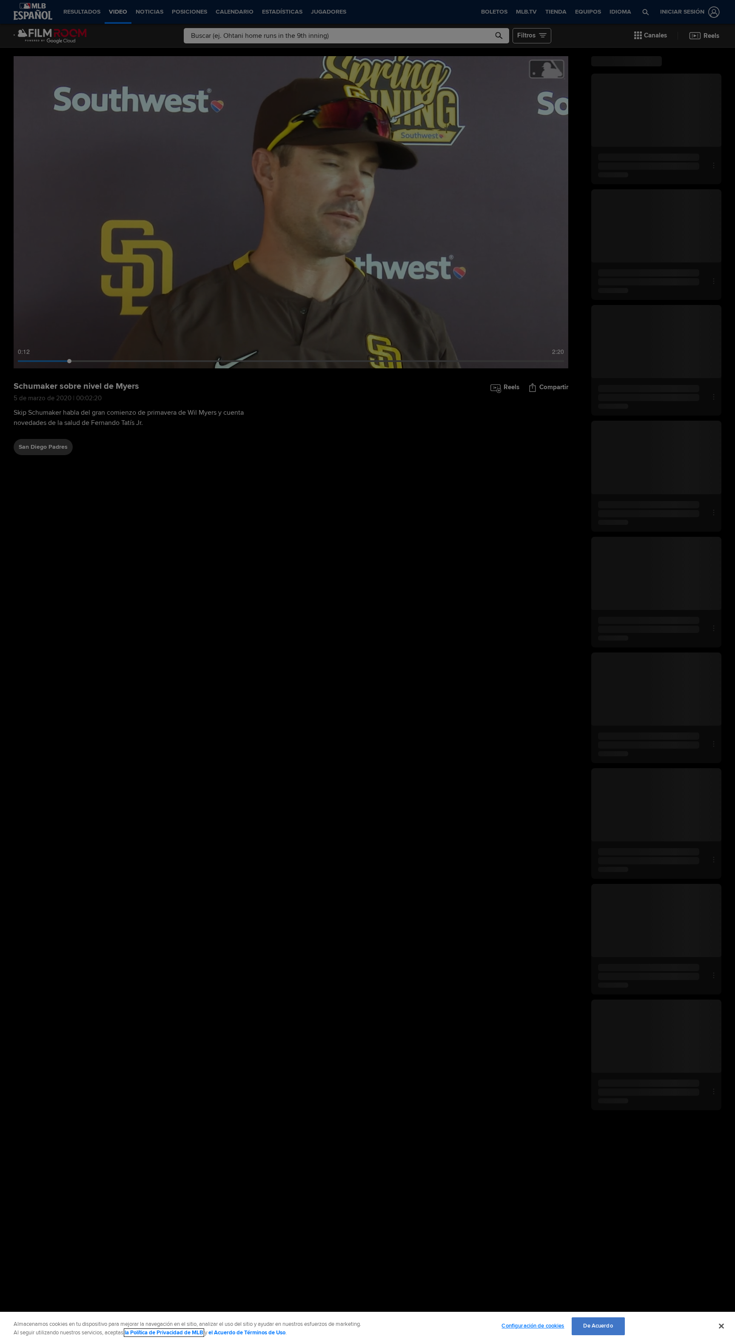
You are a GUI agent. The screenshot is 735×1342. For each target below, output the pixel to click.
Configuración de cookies (532, 1325)
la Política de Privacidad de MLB (164, 1332)
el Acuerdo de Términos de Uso (246, 1332)
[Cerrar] (721, 1325)
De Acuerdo (597, 1325)
